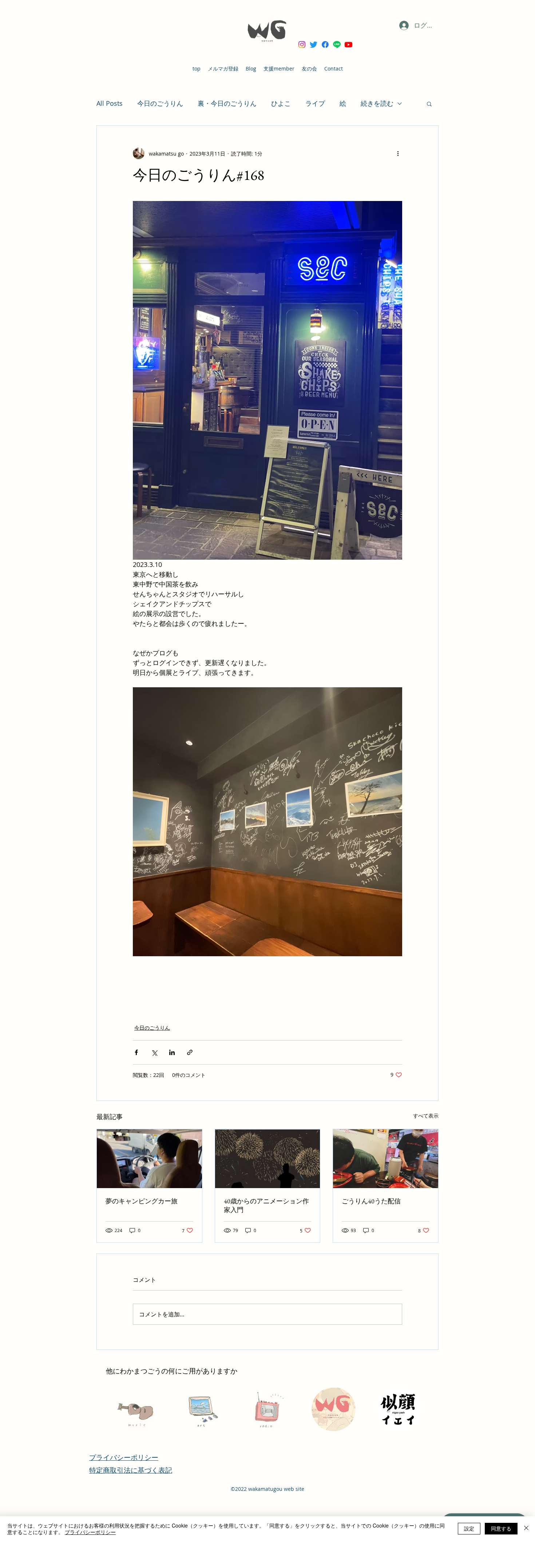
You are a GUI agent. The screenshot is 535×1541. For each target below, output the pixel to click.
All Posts (109, 103)
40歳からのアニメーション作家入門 (266, 1205)
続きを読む (377, 103)
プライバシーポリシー (90, 1532)
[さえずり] (313, 44)
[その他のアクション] (397, 153)
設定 (469, 1528)
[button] (429, 103)
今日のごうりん (160, 103)
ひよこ (281, 103)
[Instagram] (301, 44)
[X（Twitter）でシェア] (154, 1052)
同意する (501, 1528)
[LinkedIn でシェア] (172, 1052)
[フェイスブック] (325, 44)
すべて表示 (426, 1115)
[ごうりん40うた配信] (385, 1158)
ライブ (315, 103)
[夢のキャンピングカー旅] (149, 1158)
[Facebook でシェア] (136, 1052)
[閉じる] (526, 1528)
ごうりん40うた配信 (371, 1201)
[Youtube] (348, 44)
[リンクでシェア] (189, 1052)
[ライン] (336, 44)
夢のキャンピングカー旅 (142, 1201)
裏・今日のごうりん (227, 103)
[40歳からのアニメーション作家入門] (267, 1158)
